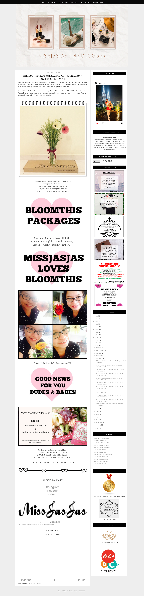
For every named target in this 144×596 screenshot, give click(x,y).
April (97, 417)
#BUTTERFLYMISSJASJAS (101, 438)
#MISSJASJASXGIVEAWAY (102, 466)
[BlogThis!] (53, 522)
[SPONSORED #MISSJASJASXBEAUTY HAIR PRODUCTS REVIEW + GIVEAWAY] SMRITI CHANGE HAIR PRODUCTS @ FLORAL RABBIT (109, 183)
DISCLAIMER (85, 2)
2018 (96, 337)
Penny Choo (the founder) (43, 95)
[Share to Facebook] (57, 522)
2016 (96, 342)
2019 (96, 334)
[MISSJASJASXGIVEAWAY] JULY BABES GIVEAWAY (109, 225)
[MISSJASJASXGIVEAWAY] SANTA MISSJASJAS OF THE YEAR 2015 (109, 203)
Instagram (52, 487)
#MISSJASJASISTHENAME (102, 447)
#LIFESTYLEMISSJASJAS (101, 443)
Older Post (79, 580)
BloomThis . (22, 84)
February (99, 422)
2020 (96, 332)
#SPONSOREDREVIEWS (47, 524)
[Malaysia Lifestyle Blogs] (109, 494)
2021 (96, 329)
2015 (96, 345)
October (99, 353)
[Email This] (51, 522)
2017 (96, 340)
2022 (96, 326)
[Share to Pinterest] (59, 522)
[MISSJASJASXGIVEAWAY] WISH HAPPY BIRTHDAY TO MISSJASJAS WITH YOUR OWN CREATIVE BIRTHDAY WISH (109, 296)
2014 (96, 428)
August (98, 358)
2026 (96, 316)
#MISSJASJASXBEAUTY (101, 457)
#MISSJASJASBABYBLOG (101, 445)
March (98, 419)
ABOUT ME (52, 2)
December (99, 347)
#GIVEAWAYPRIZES (100, 440)
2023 (96, 324)
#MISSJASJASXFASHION (101, 461)
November (99, 350)
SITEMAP (74, 2)
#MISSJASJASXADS (100, 452)
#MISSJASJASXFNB (100, 464)
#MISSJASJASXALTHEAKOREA (103, 454)
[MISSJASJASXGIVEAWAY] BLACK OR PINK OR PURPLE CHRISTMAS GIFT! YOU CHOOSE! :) (109, 272)
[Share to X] (55, 522)
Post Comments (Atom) (33, 583)
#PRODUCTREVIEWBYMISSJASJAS (31, 524)
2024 (96, 321)
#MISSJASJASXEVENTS (101, 459)
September (100, 356)
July (97, 409)
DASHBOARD (98, 2)
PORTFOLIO (64, 2)
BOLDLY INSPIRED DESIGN (78, 591)
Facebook (52, 491)
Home (43, 2)
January (98, 425)
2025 (96, 319)
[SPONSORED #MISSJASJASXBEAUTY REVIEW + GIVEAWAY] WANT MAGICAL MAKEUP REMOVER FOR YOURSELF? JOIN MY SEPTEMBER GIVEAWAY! (109, 252)
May (97, 414)
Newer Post (25, 580)
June (98, 411)
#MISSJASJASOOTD (100, 450)
